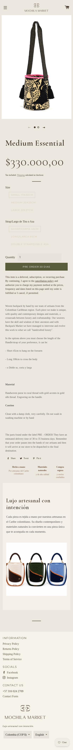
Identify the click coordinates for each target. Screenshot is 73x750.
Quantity (10, 257)
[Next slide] (44, 127)
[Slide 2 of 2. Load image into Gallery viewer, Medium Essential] (38, 127)
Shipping (21, 175)
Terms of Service (12, 659)
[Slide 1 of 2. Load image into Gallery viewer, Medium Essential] (34, 127)
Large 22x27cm (22, 210)
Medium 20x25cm (23, 202)
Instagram (12, 677)
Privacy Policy (11, 643)
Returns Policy (11, 648)
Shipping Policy (12, 654)
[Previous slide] (29, 127)
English (39, 734)
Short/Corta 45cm (25, 228)
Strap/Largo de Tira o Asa (19, 221)
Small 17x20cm (22, 194)
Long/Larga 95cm (24, 236)
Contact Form (10, 696)
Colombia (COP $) (16, 734)
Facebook (12, 672)
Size (7, 187)
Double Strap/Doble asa (30, 244)
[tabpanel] (36, 66)
